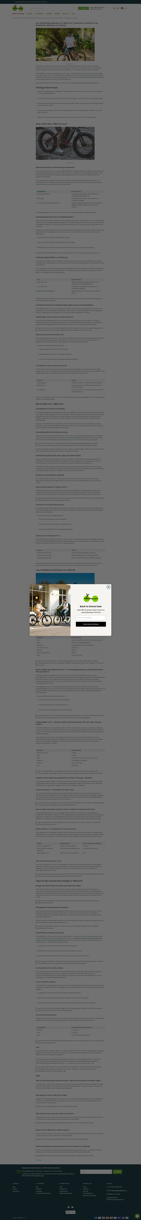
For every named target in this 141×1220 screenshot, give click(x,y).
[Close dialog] (108, 587)
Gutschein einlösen (91, 624)
